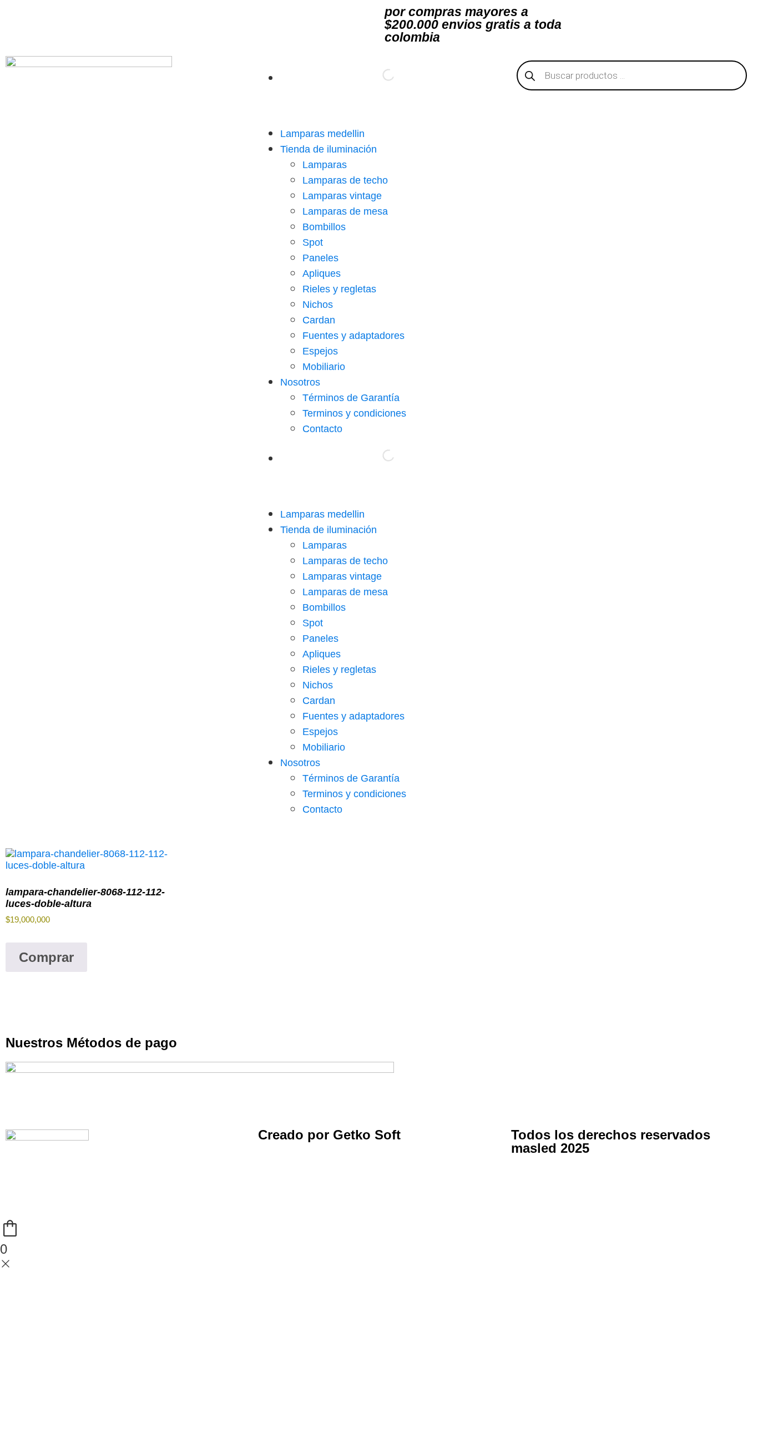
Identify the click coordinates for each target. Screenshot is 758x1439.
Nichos (317, 304)
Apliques (321, 273)
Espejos (320, 351)
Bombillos (324, 226)
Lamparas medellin (322, 133)
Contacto (322, 428)
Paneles (320, 258)
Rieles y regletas (339, 289)
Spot (312, 242)
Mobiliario (323, 366)
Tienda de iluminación (328, 149)
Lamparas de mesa (345, 211)
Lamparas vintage (342, 195)
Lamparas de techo (345, 180)
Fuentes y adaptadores (353, 335)
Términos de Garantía (351, 397)
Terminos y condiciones (354, 413)
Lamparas (324, 164)
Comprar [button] (46, 957)
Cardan (318, 320)
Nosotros (300, 382)
